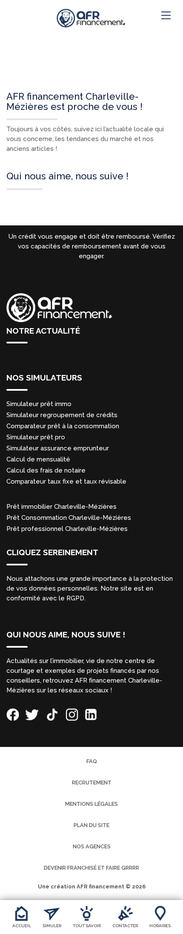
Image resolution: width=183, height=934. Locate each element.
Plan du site (91, 825)
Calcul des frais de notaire (46, 470)
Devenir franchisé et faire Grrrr (91, 868)
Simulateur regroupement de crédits (61, 415)
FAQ (91, 761)
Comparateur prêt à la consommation (62, 426)
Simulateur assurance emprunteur (57, 448)
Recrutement (92, 782)
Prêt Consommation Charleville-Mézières (68, 518)
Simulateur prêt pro (35, 437)
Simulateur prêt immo (38, 404)
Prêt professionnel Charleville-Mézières (67, 529)
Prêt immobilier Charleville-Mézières (61, 506)
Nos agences (92, 846)
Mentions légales (91, 804)
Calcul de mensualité (38, 459)
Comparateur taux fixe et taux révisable (66, 481)
